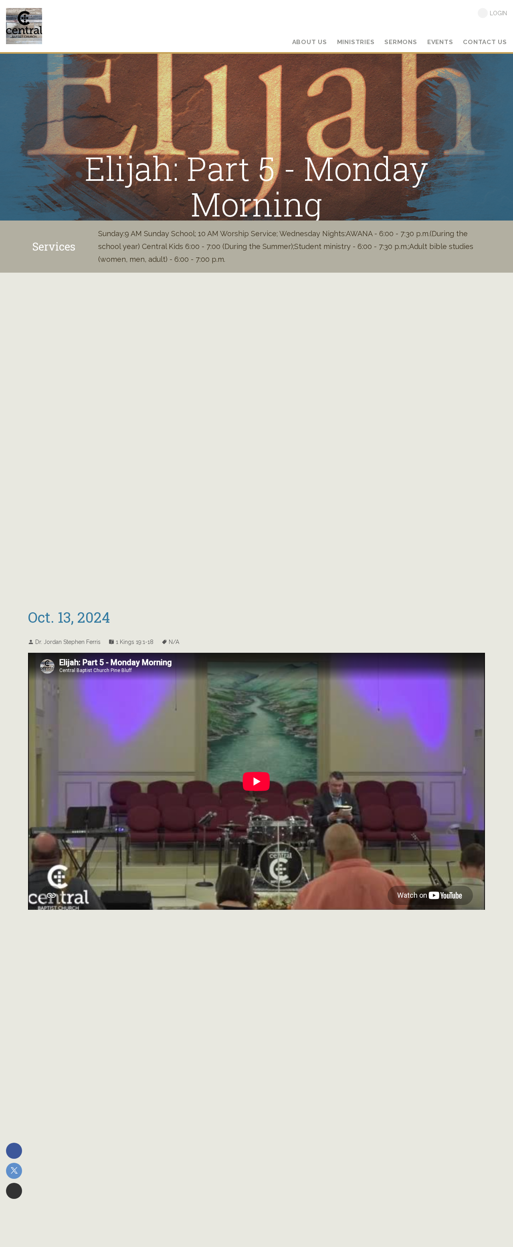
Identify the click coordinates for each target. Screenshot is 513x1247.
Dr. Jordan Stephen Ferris (68, 642)
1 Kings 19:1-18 (134, 642)
